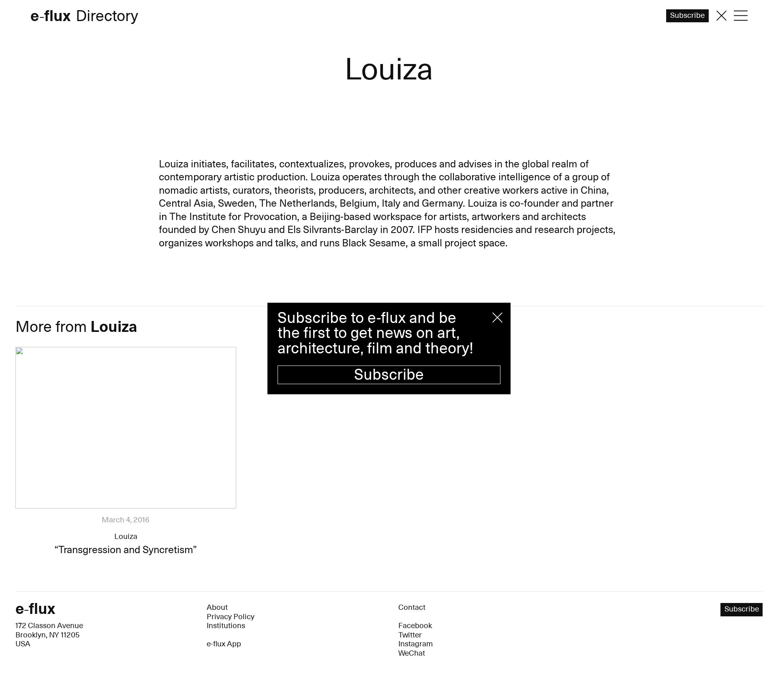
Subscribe (389, 375)
